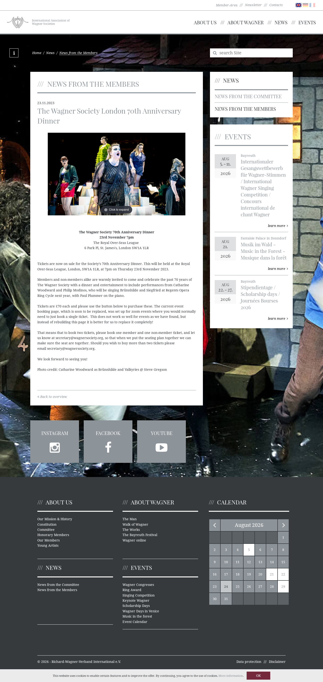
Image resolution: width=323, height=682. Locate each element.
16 (215, 574)
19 (249, 574)
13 (260, 562)
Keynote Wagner (135, 600)
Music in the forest (137, 616)
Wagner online (134, 540)
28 (272, 586)
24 (226, 586)
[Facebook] (108, 446)
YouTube (161, 433)
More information (230, 676)
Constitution (47, 524)
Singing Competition (138, 595)
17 (226, 574)
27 (260, 586)
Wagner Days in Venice (140, 611)
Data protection (248, 662)
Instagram (54, 433)
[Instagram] (54, 446)
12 (249, 562)
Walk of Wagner (135, 524)
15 (283, 562)
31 (226, 599)
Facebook (108, 433)
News (281, 22)
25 (238, 586)
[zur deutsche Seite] (305, 5)
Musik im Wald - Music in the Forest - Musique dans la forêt (264, 251)
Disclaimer (277, 662)
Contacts (276, 5)
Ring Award (131, 590)
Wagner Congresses (138, 585)
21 (272, 574)
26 (249, 586)
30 (215, 599)
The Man (129, 519)
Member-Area (226, 5)
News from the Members (245, 109)
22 (283, 574)
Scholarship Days (136, 606)
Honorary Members (53, 535)
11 (238, 562)
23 (215, 586)
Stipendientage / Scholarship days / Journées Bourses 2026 (260, 297)
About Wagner (245, 22)
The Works (131, 530)
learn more (276, 226)
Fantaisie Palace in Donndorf (263, 238)
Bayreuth (248, 156)
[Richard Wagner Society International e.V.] (17, 22)
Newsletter (253, 5)
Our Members (48, 540)
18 (238, 574)
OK (258, 676)
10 (226, 562)
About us (205, 22)
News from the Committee (248, 96)
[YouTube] (161, 446)
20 (260, 574)
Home (36, 53)
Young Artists (47, 545)
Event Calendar (134, 622)
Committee (46, 530)
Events (307, 22)
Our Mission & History (54, 519)
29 (283, 586)
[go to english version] (298, 5)
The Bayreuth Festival (139, 535)
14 (272, 562)
